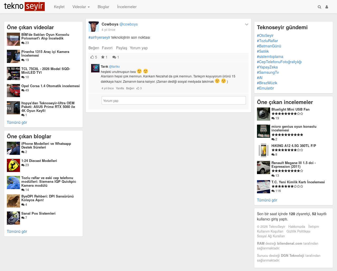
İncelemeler (127, 6)
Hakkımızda (296, 226)
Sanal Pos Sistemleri (38, 213)
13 (277, 175)
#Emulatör (265, 88)
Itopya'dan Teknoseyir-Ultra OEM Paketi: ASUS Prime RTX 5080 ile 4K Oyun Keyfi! (48, 106)
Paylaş (121, 47)
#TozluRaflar (267, 40)
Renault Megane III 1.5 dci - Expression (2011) (293, 164)
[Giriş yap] (326, 6)
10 (26, 77)
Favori (107, 47)
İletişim (313, 226)
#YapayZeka (267, 67)
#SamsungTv (268, 72)
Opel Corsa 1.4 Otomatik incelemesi (50, 85)
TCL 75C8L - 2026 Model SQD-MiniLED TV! (45, 70)
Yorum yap (139, 47)
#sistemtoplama (270, 56)
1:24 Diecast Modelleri (39, 160)
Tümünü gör (17, 122)
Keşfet (59, 6)
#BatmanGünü (269, 45)
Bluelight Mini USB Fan (290, 109)
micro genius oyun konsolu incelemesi (293, 128)
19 (26, 59)
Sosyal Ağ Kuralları (271, 236)
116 (278, 190)
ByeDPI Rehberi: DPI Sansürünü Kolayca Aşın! (47, 198)
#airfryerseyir (99, 37)
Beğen (93, 47)
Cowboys (120, 24)
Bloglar (103, 6)
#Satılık (263, 51)
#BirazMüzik (267, 82)
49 (26, 90)
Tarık (110, 66)
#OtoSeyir (265, 35)
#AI (259, 77)
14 (26, 189)
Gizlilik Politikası (298, 231)
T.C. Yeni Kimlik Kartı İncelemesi (298, 181)
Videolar (79, 6)
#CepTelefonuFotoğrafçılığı (279, 61)
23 (26, 42)
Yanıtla (120, 88)
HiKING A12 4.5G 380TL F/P (293, 145)
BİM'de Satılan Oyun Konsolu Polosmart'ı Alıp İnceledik (45, 36)
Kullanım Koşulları (270, 231)
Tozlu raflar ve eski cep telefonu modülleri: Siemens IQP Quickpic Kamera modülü (48, 181)
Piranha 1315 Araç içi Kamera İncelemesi (45, 53)
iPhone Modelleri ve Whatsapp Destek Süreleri (46, 145)
